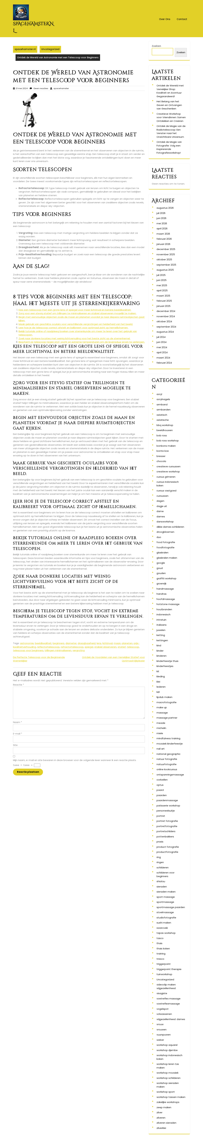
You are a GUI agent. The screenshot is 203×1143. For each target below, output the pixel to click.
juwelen (161, 630)
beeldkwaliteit (43, 643)
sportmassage (165, 902)
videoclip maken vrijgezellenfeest (166, 986)
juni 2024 (162, 342)
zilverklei (161, 1128)
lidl (158, 692)
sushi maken (164, 922)
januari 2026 (163, 244)
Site (15, 745)
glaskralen (162, 552)
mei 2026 (162, 223)
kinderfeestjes (165, 666)
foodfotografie (165, 547)
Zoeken (156, 46)
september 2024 (166, 326)
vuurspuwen (164, 1034)
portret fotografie (167, 821)
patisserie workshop (168, 805)
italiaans (162, 624)
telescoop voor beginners (28, 650)
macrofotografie (167, 702)
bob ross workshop (168, 440)
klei (158, 681)
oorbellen (162, 779)
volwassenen (164, 1014)
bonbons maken (166, 445)
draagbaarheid (86, 643)
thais (159, 943)
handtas (162, 593)
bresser (161, 456)
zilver (159, 1112)
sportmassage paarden (171, 907)
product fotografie (168, 847)
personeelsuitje (166, 810)
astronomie (27, 643)
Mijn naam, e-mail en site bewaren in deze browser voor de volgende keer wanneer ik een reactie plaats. (74, 760)
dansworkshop (165, 521)
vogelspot (163, 1009)
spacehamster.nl (25, 49)
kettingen (162, 640)
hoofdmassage (166, 599)
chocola (161, 461)
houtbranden (164, 609)
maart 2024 (163, 357)
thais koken (163, 948)
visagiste (162, 993)
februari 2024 (164, 362)
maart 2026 (163, 233)
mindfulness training (168, 738)
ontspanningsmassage (170, 774)
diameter (71, 643)
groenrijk (161, 583)
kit (158, 671)
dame (160, 511)
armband (162, 404)
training (161, 953)
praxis (160, 841)
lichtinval (107, 643)
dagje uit (162, 506)
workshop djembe (167, 1050)
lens (99, 643)
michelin (161, 728)
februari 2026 (164, 238)
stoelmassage (165, 912)
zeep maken (164, 1107)
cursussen (162, 495)
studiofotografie (166, 917)
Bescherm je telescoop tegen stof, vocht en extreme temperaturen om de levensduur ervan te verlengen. (82, 342)
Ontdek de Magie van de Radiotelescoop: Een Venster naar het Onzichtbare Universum (171, 131)
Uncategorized (50, 49)
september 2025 (166, 264)
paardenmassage (167, 800)
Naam (17, 722)
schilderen (163, 867)
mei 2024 (162, 347)
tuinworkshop (164, 974)
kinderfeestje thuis (167, 661)
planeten (127, 643)
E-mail (17, 733)
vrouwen (162, 1029)
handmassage (165, 588)
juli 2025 (161, 275)
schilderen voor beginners (165, 874)
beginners (58, 643)
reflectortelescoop (48, 647)
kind (159, 645)
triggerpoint (164, 964)
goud (160, 568)
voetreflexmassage (168, 1003)
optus (160, 785)
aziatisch (162, 414)
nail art (161, 748)
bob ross (162, 435)
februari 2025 (164, 300)
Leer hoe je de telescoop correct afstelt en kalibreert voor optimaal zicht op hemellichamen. (73, 327)
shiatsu (161, 881)
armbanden (163, 409)
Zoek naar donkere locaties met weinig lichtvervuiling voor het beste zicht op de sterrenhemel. (74, 338)
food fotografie (166, 542)
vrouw (160, 1024)
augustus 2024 (165, 331)
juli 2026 (161, 213)
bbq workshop (165, 425)
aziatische (163, 420)
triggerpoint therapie (169, 969)
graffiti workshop (166, 578)
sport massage (166, 897)
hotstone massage (168, 604)
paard (160, 790)
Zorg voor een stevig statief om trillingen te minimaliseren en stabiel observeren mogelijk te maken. (77, 313)
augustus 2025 (165, 269)
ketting (161, 635)
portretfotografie (167, 826)
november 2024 (166, 316)
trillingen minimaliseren (58, 650)
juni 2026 (161, 218)
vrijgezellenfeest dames (171, 1019)
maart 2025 (163, 295)
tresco (160, 958)
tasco (160, 938)
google (161, 563)
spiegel (89, 647)
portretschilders (166, 831)
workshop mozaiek (167, 1072)
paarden (162, 795)
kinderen (162, 655)
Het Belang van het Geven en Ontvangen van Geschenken (169, 105)
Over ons (164, 19)
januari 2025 (163, 306)
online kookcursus (167, 769)
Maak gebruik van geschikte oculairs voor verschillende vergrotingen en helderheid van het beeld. (76, 324)
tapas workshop (166, 933)
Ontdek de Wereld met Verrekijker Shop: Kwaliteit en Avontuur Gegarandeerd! (170, 91)
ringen (160, 862)
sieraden (162, 886)
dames (161, 516)
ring (159, 857)
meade (161, 723)
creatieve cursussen (168, 466)
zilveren (161, 1117)
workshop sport (166, 1091)
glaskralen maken (167, 557)
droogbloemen (165, 532)
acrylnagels (163, 399)
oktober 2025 (164, 259)
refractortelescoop (72, 647)
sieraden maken (166, 891)
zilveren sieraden (166, 1122)
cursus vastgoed (166, 490)
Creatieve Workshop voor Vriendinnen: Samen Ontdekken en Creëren (171, 117)
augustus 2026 (165, 208)
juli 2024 (161, 337)
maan (117, 643)
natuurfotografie (167, 764)
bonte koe (163, 451)
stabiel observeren (105, 647)
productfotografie (167, 852)
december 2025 (166, 249)
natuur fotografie (167, 759)
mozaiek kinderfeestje (170, 743)
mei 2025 (162, 285)
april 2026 (162, 228)
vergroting (78, 650)
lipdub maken (164, 697)
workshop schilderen (168, 1078)
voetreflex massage (168, 998)
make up (162, 707)
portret (161, 816)
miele (160, 733)
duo (159, 537)
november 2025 (166, 254)
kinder (160, 650)
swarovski (162, 928)
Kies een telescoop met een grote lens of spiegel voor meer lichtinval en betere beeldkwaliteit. (75, 309)
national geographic (168, 754)
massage (162, 712)
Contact (182, 19)
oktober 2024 (164, 321)
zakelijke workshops (168, 1102)
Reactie (18, 684)
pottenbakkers (165, 836)
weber (160, 1040)
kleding (161, 676)
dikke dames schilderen (170, 526)
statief (122, 647)
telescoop (133, 647)
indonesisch (163, 614)
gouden (161, 573)
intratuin (161, 619)
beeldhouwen (165, 430)
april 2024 (162, 352)
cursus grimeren (166, 476)
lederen (161, 686)
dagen (160, 501)
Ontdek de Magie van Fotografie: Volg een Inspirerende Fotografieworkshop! (169, 147)
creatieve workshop (168, 471)
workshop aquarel (167, 1045)
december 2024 (166, 311)
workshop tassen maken (171, 1097)
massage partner (167, 717)
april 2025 (162, 290)
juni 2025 (162, 280)
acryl (159, 394)
